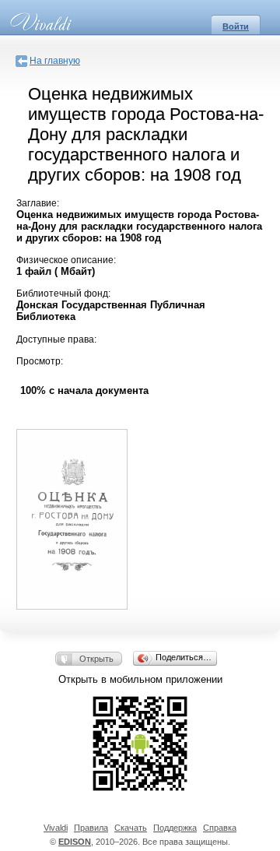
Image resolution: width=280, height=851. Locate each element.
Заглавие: (37, 203)
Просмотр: (39, 361)
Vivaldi (56, 827)
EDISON (74, 841)
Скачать (130, 827)
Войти (235, 26)
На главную (55, 60)
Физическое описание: (66, 260)
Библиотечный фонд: (63, 293)
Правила (91, 827)
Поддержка (175, 827)
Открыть (96, 658)
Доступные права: (56, 339)
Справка (219, 827)
